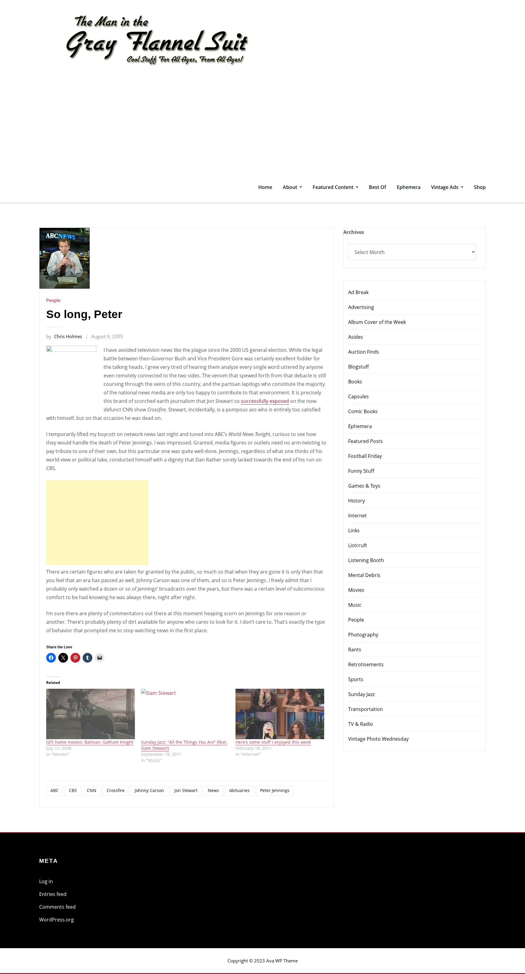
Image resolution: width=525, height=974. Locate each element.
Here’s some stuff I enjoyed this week (273, 742)
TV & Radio (360, 724)
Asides (355, 337)
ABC (54, 790)
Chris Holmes (64, 336)
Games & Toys (364, 485)
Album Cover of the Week (377, 322)
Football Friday (365, 456)
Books (355, 381)
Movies (356, 590)
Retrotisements (366, 664)
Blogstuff (358, 366)
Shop (480, 187)
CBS (73, 790)
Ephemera (408, 187)
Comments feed (57, 907)
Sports (355, 679)
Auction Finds (363, 351)
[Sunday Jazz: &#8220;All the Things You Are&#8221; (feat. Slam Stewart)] (185, 714)
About (290, 187)
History (356, 500)
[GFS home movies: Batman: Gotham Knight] (90, 714)
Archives (353, 232)
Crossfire (116, 790)
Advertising (361, 307)
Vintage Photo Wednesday (378, 739)
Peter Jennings (275, 790)
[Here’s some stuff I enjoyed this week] (279, 714)
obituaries (239, 790)
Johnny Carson (149, 790)
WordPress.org (56, 919)
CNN (91, 790)
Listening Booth (366, 560)
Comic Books (363, 411)
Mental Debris (364, 575)
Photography (363, 634)
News (213, 790)
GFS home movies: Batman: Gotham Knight (89, 742)
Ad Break (358, 292)
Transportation (365, 709)
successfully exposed (265, 401)
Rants (354, 649)
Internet (357, 515)
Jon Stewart (185, 790)
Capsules (358, 396)
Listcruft (357, 545)
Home (265, 187)
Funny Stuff (361, 471)
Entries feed (53, 894)
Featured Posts (365, 441)
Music (355, 605)
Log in (46, 881)
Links (354, 530)
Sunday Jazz (361, 694)
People (53, 300)
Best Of (377, 187)
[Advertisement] (262, 125)
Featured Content (334, 187)
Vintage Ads (445, 187)
